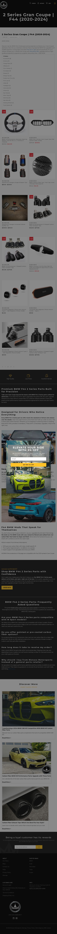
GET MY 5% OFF (28, 465)
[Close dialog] (49, 442)
